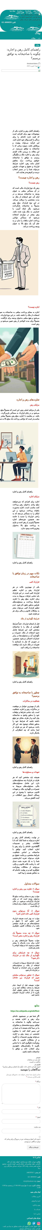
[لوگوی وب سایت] (29, 17)
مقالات (33, 38)
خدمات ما (37, 1209)
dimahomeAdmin (32, 63)
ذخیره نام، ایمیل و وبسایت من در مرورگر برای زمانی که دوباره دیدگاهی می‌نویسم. (22, 1140)
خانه (39, 38)
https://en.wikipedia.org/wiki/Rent (25, 1011)
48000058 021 (32, 1177)
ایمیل (38, 1117)
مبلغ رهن (15, 416)
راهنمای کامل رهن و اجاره (29, 131)
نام (38, 1107)
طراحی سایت (36, 1229)
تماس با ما (37, 1214)
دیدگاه (37, 1081)
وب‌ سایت (37, 1127)
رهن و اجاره (28, 936)
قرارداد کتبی (29, 608)
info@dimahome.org (29, 1181)
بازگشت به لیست (34, 1062)
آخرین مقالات (36, 1196)
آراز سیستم (23, 1229)
